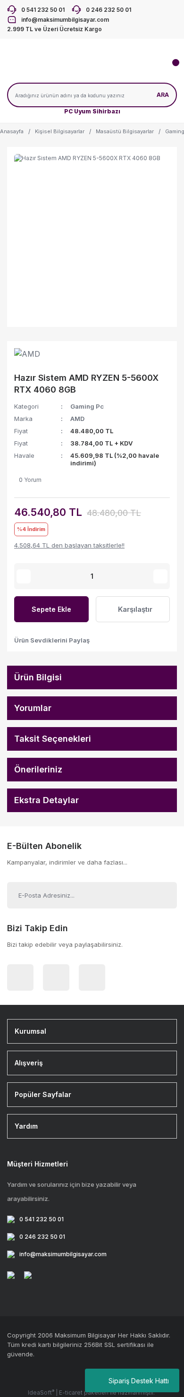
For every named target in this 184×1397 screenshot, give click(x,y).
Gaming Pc (87, 406)
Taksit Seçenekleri (52, 739)
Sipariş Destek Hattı (139, 1381)
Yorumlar (32, 708)
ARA (163, 94)
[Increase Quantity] (160, 576)
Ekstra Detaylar (46, 800)
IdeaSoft (41, 1392)
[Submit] (159, 895)
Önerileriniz (38, 769)
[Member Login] (71, 68)
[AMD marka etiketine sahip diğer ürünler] (35, 357)
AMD (77, 418)
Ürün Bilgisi (38, 677)
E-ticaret (71, 1392)
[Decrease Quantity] (24, 576)
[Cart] (170, 68)
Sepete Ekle (51, 609)
